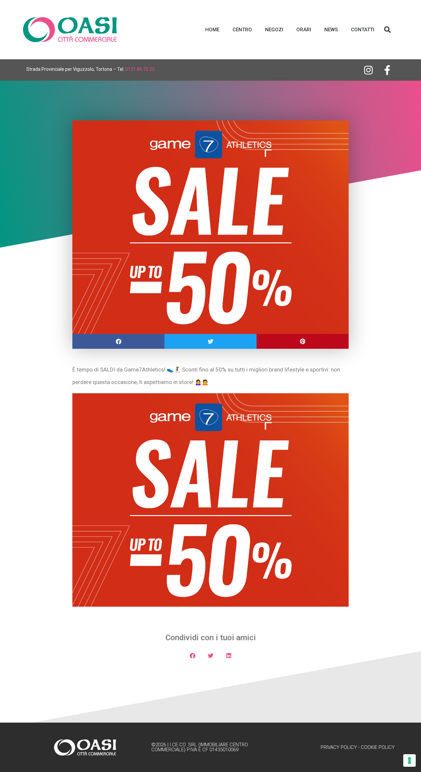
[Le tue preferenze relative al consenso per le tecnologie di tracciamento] (409, 760)
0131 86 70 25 (140, 69)
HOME (212, 30)
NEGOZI (274, 30)
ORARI (303, 30)
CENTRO (242, 30)
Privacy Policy (339, 747)
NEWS (331, 30)
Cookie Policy (378, 747)
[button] (387, 29)
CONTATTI (362, 30)
